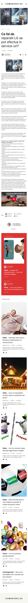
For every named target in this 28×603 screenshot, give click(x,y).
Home (2, 29)
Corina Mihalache (7, 54)
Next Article (7, 281)
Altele (8, 29)
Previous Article (9, 236)
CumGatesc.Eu (14, 4)
